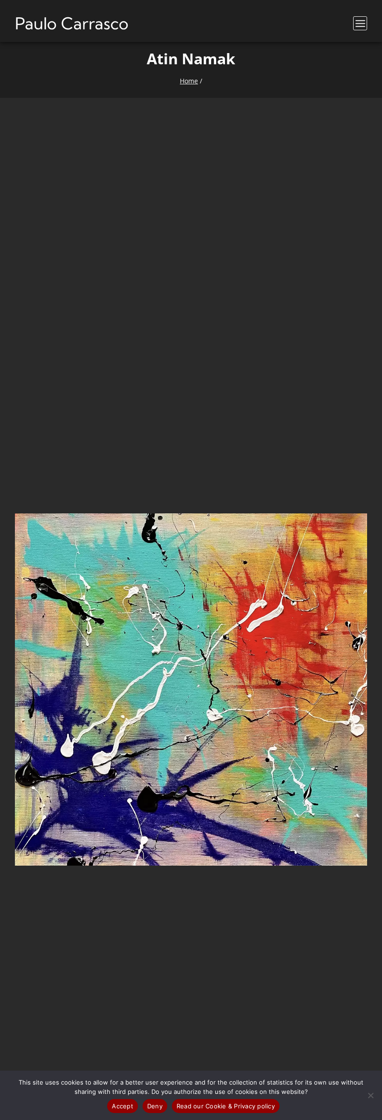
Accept (122, 1106)
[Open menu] (360, 23)
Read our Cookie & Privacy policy (226, 1106)
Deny (155, 1106)
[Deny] (370, 1095)
